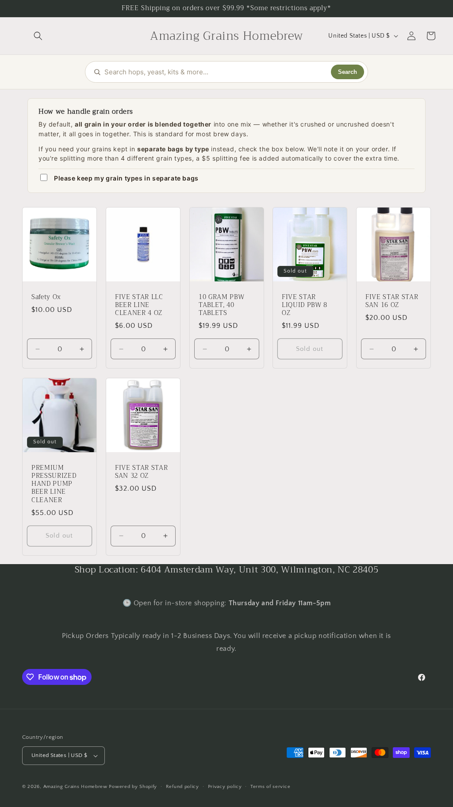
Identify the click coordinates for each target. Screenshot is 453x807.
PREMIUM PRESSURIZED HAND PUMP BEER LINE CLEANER (53, 484)
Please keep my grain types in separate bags (126, 178)
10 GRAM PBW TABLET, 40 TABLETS (221, 305)
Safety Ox (46, 297)
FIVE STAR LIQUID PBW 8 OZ (304, 305)
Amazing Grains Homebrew (75, 786)
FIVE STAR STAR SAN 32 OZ (141, 472)
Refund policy (182, 786)
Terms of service (270, 786)
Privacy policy (225, 786)
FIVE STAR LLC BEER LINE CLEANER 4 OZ (139, 305)
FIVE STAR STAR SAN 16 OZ (391, 301)
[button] (38, 36)
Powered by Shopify (133, 786)
